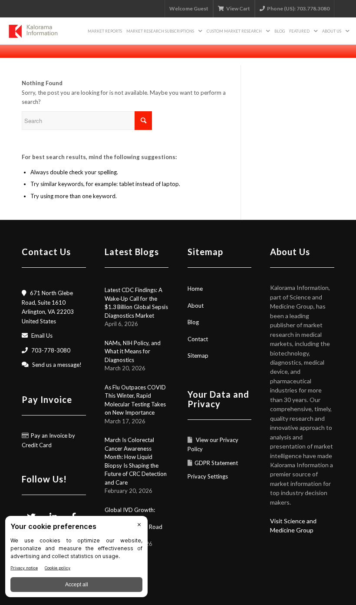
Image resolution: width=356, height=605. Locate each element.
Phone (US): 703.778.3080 (298, 8)
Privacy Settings (208, 476)
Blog (193, 322)
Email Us (42, 335)
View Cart (238, 8)
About (196, 305)
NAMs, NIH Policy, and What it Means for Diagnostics (133, 351)
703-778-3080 (50, 350)
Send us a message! (57, 364)
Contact (198, 339)
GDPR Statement (216, 462)
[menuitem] (105, 31)
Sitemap (198, 355)
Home (195, 288)
